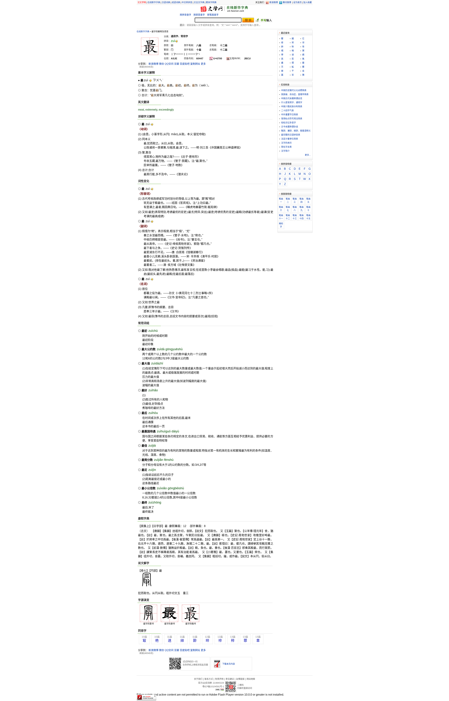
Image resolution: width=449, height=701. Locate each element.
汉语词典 (166, 2)
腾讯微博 (287, 2)
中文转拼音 (187, 2)
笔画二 (288, 200)
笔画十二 (288, 217)
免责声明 (219, 679)
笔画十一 (281, 217)
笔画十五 (308, 217)
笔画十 (308, 209)
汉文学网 (142, 2)
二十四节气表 (287, 110)
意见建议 (230, 679)
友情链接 (240, 679)
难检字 (281, 225)
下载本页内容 (228, 664)
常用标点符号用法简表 (291, 118)
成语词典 (176, 2)
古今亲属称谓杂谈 (289, 127)
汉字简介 (285, 151)
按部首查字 (199, 14)
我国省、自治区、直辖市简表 (295, 94)
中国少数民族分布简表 (291, 106)
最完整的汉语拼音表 (290, 135)
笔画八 (295, 209)
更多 (203, 63)
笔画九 (301, 209)
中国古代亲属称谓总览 (291, 98)
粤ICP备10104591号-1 (213, 686)
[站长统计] (219, 689)
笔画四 (301, 200)
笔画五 (308, 200)
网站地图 (251, 679)
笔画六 (281, 209)
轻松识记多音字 (288, 122)
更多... (308, 155)
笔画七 (288, 209)
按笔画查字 (213, 14)
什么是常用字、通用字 (291, 102)
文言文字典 (199, 2)
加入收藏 (307, 2)
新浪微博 (273, 2)
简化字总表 (286, 147)
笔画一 (281, 200)
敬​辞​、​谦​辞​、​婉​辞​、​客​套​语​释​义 (296, 131)
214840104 (218, 683)
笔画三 (295, 200)
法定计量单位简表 (289, 139)
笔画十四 (301, 217)
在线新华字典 (154, 2)
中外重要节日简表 (289, 114)
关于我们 (198, 679)
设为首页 (297, 2)
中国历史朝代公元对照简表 (293, 90)
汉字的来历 (286, 143)
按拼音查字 (185, 14)
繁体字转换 (211, 2)
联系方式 (209, 679)
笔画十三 (295, 217)
